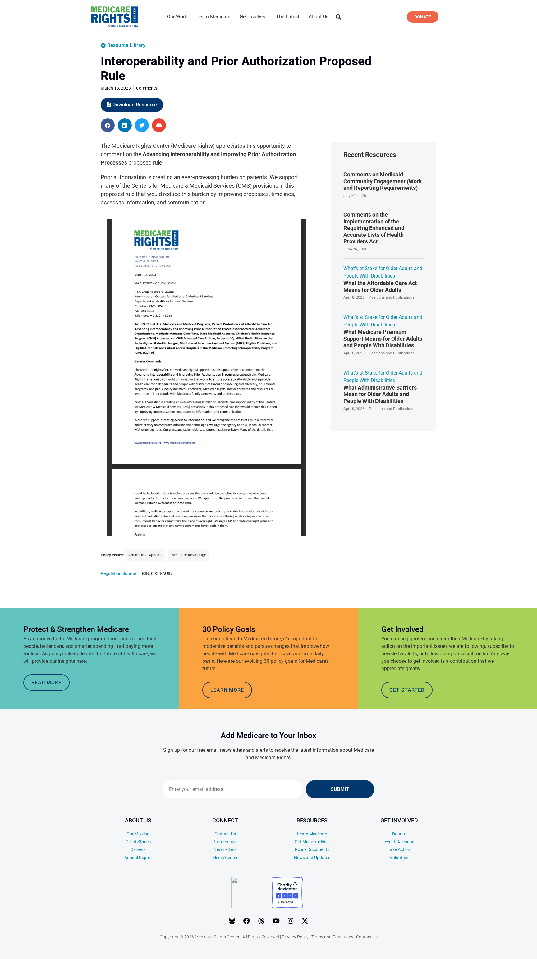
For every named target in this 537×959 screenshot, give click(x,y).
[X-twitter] (305, 921)
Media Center (225, 857)
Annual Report (138, 857)
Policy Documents (312, 849)
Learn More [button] (227, 690)
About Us (318, 17)
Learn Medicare (213, 17)
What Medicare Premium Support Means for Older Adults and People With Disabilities (382, 339)
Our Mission (137, 833)
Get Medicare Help (312, 841)
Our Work (177, 17)
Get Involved (253, 17)
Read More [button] (46, 682)
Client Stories (138, 841)
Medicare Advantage (189, 555)
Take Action (399, 849)
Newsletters (224, 849)
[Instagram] (290, 921)
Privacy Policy (295, 936)
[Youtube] (275, 921)
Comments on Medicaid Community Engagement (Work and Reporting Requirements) (382, 181)
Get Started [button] (407, 690)
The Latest (287, 17)
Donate (399, 833)
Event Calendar (399, 841)
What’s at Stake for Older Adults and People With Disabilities (382, 272)
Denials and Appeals (145, 555)
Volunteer (399, 857)
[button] (338, 17)
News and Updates (312, 857)
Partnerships (225, 841)
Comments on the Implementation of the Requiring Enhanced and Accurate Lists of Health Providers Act (373, 228)
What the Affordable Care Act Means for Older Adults (380, 286)
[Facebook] (246, 921)
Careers (138, 849)
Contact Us (225, 833)
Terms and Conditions (332, 936)
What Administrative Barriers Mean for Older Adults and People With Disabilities (380, 394)
